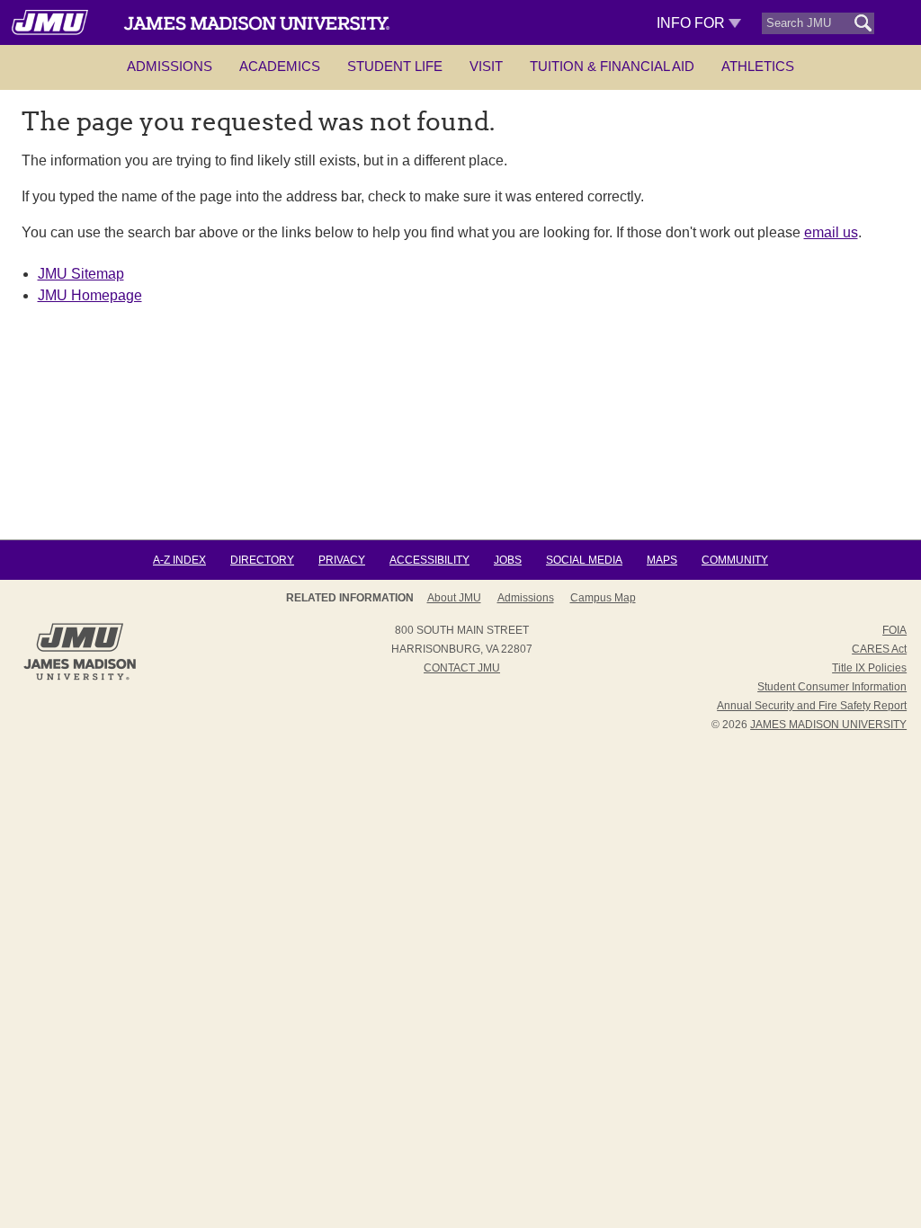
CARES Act (879, 649)
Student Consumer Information (832, 687)
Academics (279, 66)
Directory (262, 560)
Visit (486, 66)
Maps (662, 560)
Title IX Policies (869, 668)
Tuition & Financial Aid (612, 66)
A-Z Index (179, 560)
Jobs (508, 560)
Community (735, 560)
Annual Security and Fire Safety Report (812, 705)
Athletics (757, 66)
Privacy (341, 560)
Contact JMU (462, 668)
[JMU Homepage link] (79, 678)
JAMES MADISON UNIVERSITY (828, 724)
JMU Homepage (90, 295)
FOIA (894, 630)
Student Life (395, 66)
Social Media (584, 560)
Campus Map (603, 598)
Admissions (169, 66)
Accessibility (429, 560)
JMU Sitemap (81, 273)
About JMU (454, 598)
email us (831, 232)
